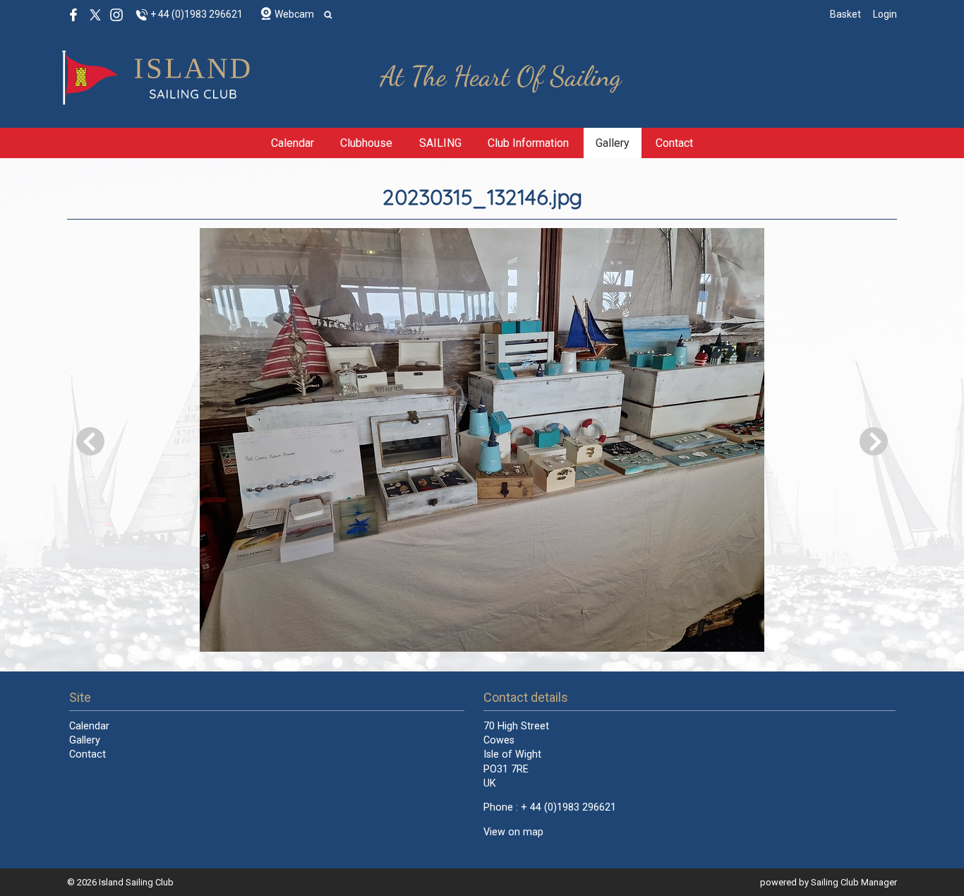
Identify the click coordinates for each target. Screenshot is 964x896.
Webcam (294, 14)
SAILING (440, 143)
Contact (674, 143)
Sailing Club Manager (854, 882)
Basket (845, 14)
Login (885, 14)
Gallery (612, 143)
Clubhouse (366, 143)
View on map (513, 832)
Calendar (292, 143)
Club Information (528, 143)
